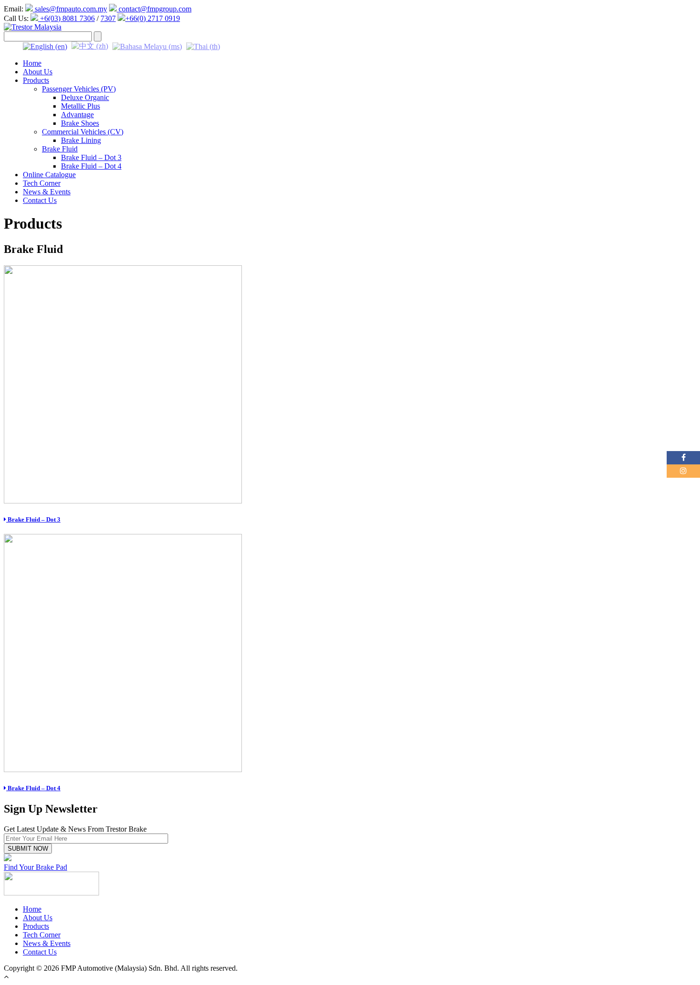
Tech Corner (41, 183)
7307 (108, 18)
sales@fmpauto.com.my (70, 9)
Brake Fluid (60, 149)
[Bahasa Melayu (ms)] (147, 45)
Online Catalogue (49, 175)
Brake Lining (81, 140)
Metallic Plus (80, 106)
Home (32, 63)
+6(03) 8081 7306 (66, 18)
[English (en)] (45, 45)
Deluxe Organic (85, 97)
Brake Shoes (80, 123)
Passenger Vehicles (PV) (79, 89)
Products (36, 80)
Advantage (77, 115)
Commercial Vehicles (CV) (82, 132)
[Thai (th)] (203, 45)
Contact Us (40, 200)
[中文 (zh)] (89, 45)
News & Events (46, 192)
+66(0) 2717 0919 (152, 18)
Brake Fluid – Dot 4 (91, 166)
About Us (37, 72)
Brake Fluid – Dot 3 (91, 157)
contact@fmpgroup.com (154, 9)
